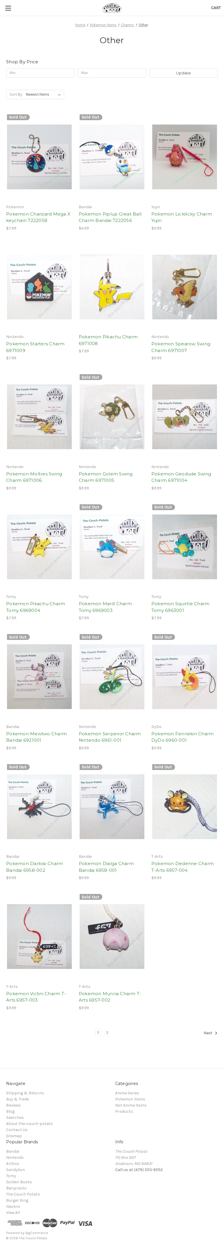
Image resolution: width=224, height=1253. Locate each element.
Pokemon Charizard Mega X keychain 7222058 (38, 217)
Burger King (17, 1200)
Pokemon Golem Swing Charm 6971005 (106, 477)
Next (208, 1032)
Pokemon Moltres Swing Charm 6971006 (34, 477)
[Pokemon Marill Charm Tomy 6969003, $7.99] (112, 547)
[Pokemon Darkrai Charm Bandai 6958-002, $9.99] (39, 807)
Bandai (12, 1151)
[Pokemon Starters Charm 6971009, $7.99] (39, 287)
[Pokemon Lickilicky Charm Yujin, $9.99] (184, 157)
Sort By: (16, 94)
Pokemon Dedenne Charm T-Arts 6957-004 (182, 867)
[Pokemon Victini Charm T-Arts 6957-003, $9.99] (39, 936)
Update (183, 73)
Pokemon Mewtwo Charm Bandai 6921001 (36, 737)
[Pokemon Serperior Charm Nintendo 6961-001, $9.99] (112, 677)
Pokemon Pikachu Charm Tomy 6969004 (35, 607)
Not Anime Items (131, 1105)
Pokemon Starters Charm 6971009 (35, 347)
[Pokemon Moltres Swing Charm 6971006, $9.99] (39, 417)
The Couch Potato (23, 1194)
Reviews (13, 1105)
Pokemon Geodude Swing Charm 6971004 (181, 477)
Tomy (11, 1175)
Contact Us (17, 1129)
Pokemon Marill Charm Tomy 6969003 (105, 607)
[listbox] (44, 94)
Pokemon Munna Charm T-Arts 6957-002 (110, 997)
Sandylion (15, 1169)
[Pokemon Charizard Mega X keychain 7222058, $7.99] (39, 157)
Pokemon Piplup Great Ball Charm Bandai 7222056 (110, 217)
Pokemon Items (130, 1099)
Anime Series (127, 1093)
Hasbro (13, 1206)
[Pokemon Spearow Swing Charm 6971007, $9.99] (184, 287)
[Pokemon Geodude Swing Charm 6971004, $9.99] (184, 417)
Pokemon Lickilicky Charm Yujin (181, 217)
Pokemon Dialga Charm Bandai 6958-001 (106, 867)
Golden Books (19, 1182)
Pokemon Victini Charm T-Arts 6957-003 (36, 997)
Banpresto (16, 1188)
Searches (15, 1117)
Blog (10, 1111)
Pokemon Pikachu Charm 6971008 (108, 340)
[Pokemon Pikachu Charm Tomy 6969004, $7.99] (39, 547)
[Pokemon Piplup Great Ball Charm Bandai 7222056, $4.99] (112, 157)
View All (13, 1212)
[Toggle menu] (8, 8)
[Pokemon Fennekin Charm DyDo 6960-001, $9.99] (184, 677)
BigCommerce (36, 1233)
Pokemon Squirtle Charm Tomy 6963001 (180, 607)
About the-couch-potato (29, 1123)
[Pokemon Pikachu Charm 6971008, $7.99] (112, 287)
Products (124, 1111)
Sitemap (14, 1135)
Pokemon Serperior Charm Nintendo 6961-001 (110, 737)
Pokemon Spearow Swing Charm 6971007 (180, 347)
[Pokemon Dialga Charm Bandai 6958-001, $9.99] (112, 807)
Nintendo (15, 1157)
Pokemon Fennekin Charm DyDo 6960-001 (182, 737)
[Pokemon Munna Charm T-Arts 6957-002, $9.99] (112, 936)
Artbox (12, 1163)
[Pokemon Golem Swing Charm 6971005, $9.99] (112, 417)
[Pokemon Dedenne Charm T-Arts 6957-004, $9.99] (184, 807)
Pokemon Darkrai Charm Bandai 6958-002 (34, 867)
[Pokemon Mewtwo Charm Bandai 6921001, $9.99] (39, 677)
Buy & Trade (17, 1099)
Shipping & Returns (25, 1093)
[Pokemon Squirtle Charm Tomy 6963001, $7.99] (184, 547)
